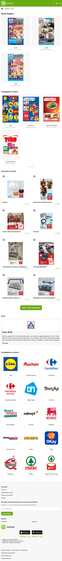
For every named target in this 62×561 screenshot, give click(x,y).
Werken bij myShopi (7, 495)
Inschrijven (7, 513)
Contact (3, 498)
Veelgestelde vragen (7, 492)
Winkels (7, 9)
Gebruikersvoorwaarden (8, 553)
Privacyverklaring (6, 555)
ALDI (12, 9)
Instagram (34, 521)
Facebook (4, 521)
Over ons (3, 489)
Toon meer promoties (31, 308)
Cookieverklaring (6, 558)
